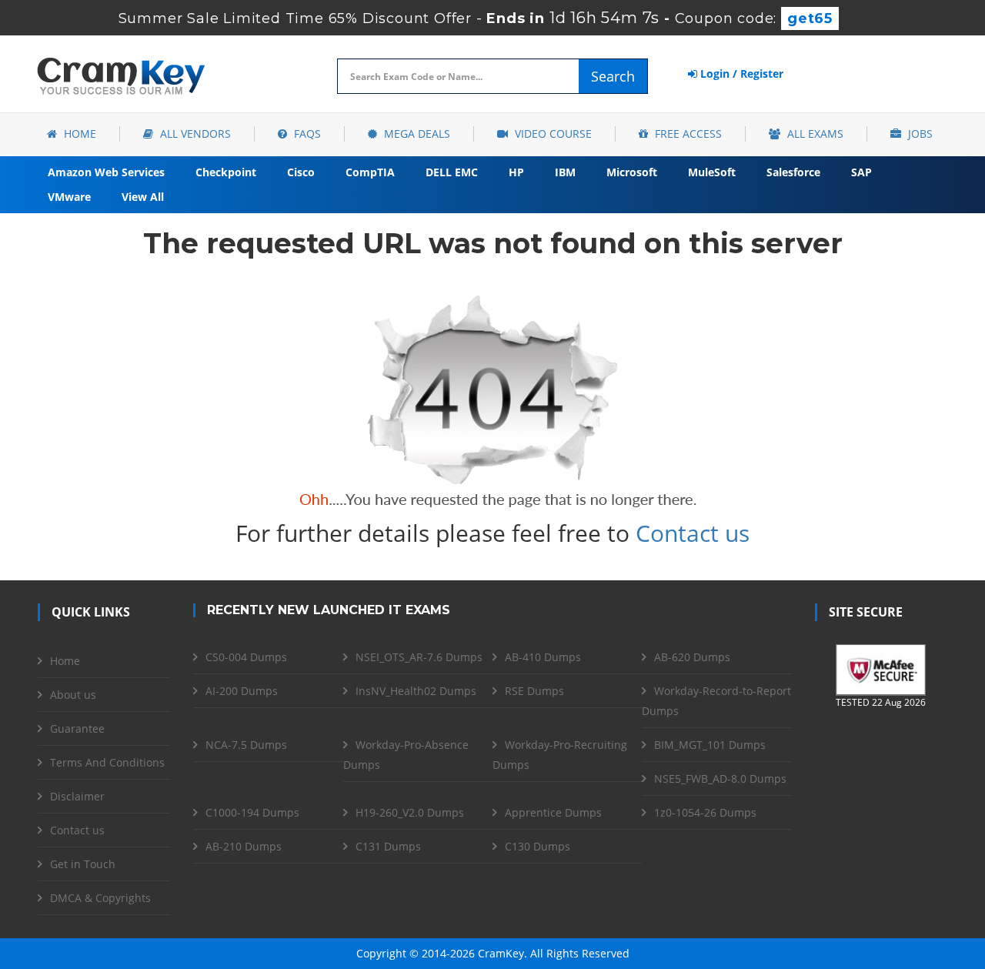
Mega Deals (415, 133)
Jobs (919, 133)
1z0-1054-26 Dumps (705, 812)
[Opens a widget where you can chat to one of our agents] (880, 881)
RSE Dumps (534, 690)
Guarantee (77, 728)
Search (613, 76)
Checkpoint (225, 172)
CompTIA (370, 172)
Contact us (693, 533)
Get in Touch (82, 864)
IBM (565, 172)
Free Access (687, 133)
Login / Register (740, 73)
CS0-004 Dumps (246, 657)
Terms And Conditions (107, 762)
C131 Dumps (388, 846)
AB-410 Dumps (543, 657)
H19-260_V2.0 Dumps (410, 812)
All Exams (813, 133)
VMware (69, 196)
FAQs (306, 133)
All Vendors (194, 133)
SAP (861, 172)
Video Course (552, 133)
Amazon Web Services (106, 172)
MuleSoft (712, 172)
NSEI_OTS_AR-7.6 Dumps (419, 657)
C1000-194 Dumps (252, 812)
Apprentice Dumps (553, 812)
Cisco (301, 172)
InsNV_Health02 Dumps (416, 690)
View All (143, 196)
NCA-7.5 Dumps (246, 744)
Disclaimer (77, 796)
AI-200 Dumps (241, 690)
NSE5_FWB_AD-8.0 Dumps (720, 778)
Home (78, 133)
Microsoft (631, 172)
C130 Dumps (537, 846)
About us (73, 694)
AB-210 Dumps (243, 846)
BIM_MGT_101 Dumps (710, 744)
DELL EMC (452, 172)
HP (516, 172)
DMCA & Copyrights (100, 897)
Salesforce (793, 172)
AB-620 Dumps (692, 657)
